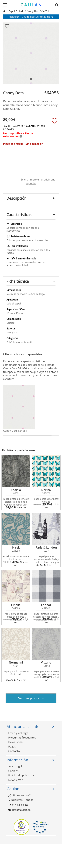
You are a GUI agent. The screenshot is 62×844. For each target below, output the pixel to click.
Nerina (46, 490)
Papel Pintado (16, 11)
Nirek (16, 547)
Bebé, (10, 342)
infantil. (28, 342)
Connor (46, 605)
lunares (17, 342)
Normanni (16, 662)
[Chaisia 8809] (16, 471)
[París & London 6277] (46, 529)
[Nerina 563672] (46, 471)
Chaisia (16, 490)
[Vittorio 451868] (46, 644)
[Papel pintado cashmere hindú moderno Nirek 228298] (16, 529)
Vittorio (46, 662)
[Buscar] (57, 5)
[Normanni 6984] (16, 644)
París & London (46, 547)
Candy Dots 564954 (15, 430)
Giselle (16, 605)
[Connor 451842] (46, 586)
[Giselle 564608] (16, 586)
